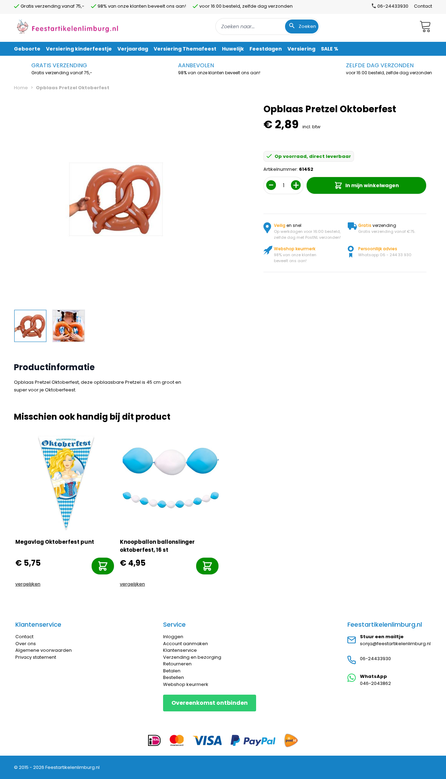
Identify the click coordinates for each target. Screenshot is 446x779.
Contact (423, 6)
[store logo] (67, 26)
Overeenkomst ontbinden (209, 703)
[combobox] (267, 26)
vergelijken (27, 584)
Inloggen (173, 636)
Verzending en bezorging (192, 657)
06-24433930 (375, 658)
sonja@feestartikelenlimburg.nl (395, 643)
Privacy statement (35, 657)
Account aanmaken (185, 643)
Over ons (25, 643)
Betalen (171, 670)
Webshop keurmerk (185, 684)
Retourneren (177, 663)
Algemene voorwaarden (43, 650)
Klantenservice (180, 650)
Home (21, 87)
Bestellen (173, 677)
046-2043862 (375, 683)
